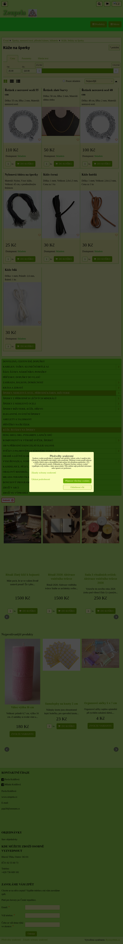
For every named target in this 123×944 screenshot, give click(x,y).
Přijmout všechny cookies (77, 481)
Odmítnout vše (77, 487)
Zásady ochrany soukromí (44, 472)
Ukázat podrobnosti (41, 479)
